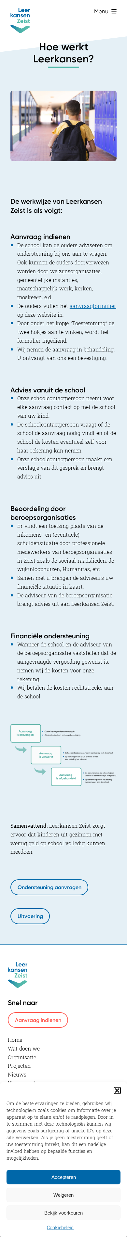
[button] (117, 1090)
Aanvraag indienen (38, 1020)
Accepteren (63, 1177)
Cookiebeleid (60, 1228)
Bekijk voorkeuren (63, 1213)
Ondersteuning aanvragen (49, 887)
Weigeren (63, 1195)
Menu (101, 11)
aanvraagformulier (93, 306)
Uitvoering (30, 916)
